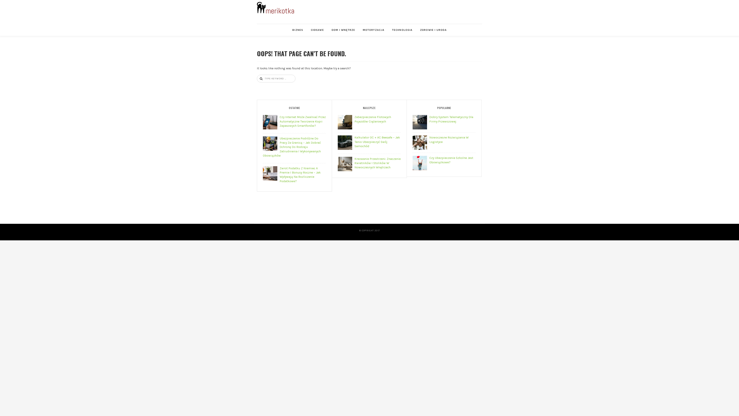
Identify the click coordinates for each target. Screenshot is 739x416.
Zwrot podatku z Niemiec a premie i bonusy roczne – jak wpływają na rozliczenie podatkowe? (300, 174)
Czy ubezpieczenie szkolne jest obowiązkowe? (451, 160)
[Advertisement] (404, 10)
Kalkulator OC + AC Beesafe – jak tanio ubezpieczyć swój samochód (377, 142)
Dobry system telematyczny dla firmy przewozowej (451, 119)
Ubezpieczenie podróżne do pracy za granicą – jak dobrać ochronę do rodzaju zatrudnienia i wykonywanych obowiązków (292, 147)
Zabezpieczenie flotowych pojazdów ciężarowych (372, 119)
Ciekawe (317, 30)
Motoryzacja (373, 30)
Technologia (402, 30)
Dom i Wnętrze (343, 30)
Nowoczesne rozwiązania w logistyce (449, 139)
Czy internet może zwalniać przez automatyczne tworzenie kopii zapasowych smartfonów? (303, 121)
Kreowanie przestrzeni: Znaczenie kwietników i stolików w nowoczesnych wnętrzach (377, 163)
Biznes (297, 30)
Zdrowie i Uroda (433, 30)
